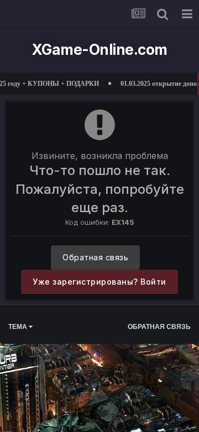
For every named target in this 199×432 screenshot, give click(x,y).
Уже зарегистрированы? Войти (99, 281)
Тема (18, 327)
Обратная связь (95, 257)
